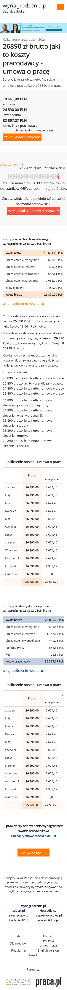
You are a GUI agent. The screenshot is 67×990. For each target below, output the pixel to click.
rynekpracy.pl (18, 915)
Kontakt (48, 936)
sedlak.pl (18, 910)
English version (48, 950)
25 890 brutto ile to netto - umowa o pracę (33, 393)
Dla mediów (18, 943)
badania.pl (18, 920)
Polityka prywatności (48, 943)
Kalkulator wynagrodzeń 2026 (24, 39)
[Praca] (48, 982)
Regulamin (18, 950)
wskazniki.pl (48, 920)
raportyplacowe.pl (49, 915)
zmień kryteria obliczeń (22, 137)
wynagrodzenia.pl (33, 906)
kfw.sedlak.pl (48, 910)
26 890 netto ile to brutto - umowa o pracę (33, 378)
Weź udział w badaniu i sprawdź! (33, 211)
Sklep (18, 936)
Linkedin (33, 955)
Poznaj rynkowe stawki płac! (31, 836)
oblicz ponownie (33, 852)
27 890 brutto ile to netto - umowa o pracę (33, 388)
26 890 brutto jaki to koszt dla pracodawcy (33, 383)
